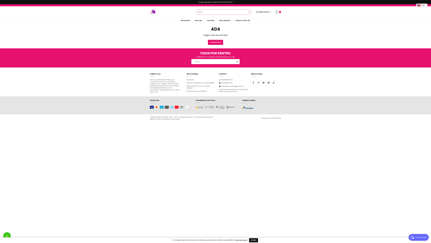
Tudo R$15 (210, 20)
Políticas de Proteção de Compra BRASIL (200, 83)
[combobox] (224, 12)
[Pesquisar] (249, 12)
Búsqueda (190, 80)
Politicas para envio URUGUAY (197, 91)
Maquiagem (185, 20)
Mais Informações (241, 240)
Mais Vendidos (224, 20)
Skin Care (198, 20)
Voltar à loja (215, 42)
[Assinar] (237, 61)
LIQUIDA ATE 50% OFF (242, 20)
